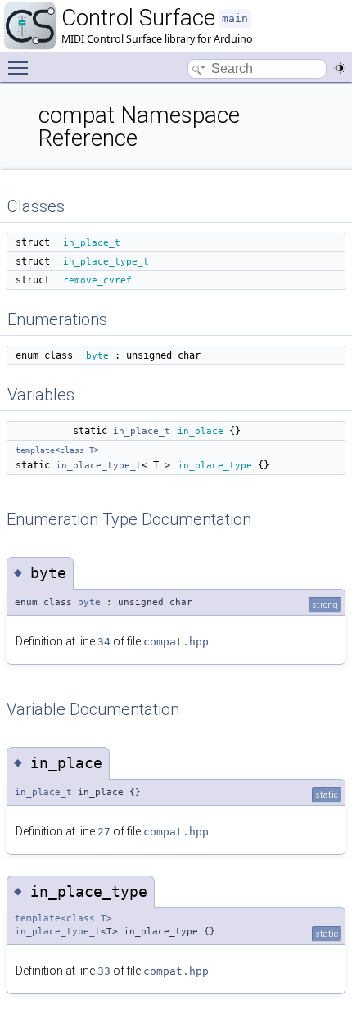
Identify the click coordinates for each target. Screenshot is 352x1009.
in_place (200, 431)
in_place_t (91, 242)
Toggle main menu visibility (21, 67)
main (235, 18)
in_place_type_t (106, 261)
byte (97, 355)
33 (104, 971)
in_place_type (215, 465)
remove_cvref (97, 280)
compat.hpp (176, 642)
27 (104, 832)
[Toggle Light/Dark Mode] (339, 68)
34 (104, 642)
